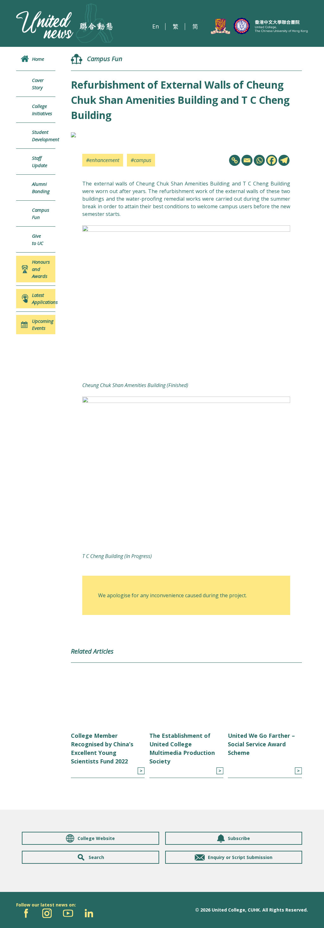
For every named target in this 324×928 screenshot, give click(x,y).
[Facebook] (271, 160)
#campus (141, 160)
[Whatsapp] (259, 160)
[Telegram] (284, 160)
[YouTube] (68, 913)
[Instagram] (47, 913)
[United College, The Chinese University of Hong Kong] (259, 26)
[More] (141, 770)
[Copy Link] (234, 160)
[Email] (246, 160)
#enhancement (102, 160)
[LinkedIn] (89, 913)
